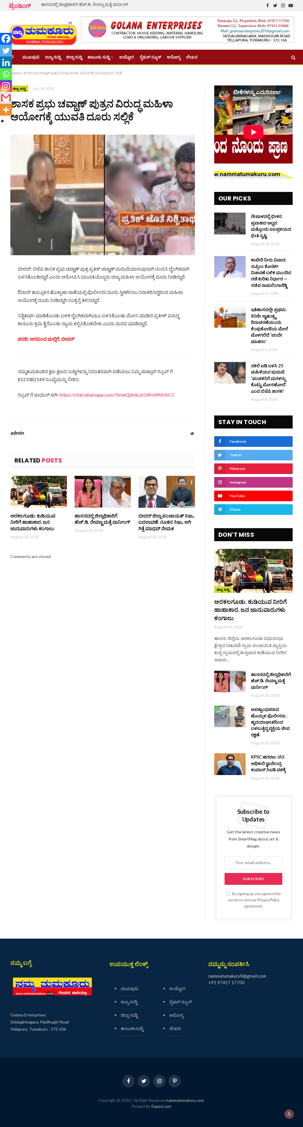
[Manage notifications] (289, 1114)
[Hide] (2, 121)
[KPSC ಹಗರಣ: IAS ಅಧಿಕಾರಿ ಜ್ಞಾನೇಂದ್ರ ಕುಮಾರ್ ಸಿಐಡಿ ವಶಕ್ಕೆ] (230, 764)
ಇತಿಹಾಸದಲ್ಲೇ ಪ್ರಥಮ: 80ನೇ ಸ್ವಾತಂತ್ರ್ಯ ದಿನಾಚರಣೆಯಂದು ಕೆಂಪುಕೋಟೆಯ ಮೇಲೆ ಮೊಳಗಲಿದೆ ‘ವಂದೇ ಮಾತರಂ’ (269, 325)
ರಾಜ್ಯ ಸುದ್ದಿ (53, 57)
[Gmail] (6, 98)
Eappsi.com (161, 1106)
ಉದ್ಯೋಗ (126, 57)
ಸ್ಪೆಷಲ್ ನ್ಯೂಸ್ (150, 57)
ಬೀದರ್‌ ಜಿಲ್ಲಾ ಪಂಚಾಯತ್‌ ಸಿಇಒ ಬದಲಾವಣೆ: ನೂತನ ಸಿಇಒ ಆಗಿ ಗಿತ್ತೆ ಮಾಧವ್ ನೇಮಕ (166, 522)
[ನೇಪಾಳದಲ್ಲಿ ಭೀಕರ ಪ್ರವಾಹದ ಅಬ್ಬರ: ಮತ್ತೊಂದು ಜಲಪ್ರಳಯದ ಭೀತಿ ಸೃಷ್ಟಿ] (230, 223)
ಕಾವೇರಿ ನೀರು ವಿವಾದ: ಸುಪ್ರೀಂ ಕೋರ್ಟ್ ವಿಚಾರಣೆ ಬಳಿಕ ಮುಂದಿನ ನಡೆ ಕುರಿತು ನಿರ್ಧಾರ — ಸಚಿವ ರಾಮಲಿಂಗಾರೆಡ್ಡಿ (271, 272)
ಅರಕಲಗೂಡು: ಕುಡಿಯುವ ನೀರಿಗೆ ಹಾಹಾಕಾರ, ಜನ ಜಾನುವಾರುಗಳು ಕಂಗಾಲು (32, 522)
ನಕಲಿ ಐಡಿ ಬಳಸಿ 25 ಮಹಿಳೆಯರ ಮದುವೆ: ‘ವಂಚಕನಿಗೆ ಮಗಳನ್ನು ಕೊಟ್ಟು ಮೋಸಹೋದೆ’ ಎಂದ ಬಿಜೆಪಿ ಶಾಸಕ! (268, 378)
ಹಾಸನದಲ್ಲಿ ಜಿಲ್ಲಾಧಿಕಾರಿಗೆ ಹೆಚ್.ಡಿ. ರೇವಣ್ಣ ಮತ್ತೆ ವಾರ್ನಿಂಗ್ (84, 4)
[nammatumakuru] (43, 31)
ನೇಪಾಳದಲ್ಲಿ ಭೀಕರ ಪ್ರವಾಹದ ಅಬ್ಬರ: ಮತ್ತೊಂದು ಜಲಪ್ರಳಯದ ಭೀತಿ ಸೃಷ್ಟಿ (271, 226)
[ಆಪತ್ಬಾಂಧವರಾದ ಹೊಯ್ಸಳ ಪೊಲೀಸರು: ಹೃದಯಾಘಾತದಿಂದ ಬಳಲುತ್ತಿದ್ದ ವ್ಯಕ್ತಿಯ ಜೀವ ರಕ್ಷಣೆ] (230, 716)
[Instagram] (6, 86)
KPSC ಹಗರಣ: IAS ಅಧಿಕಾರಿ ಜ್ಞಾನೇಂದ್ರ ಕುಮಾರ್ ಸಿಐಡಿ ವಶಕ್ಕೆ (268, 763)
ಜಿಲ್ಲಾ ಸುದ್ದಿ (74, 57)
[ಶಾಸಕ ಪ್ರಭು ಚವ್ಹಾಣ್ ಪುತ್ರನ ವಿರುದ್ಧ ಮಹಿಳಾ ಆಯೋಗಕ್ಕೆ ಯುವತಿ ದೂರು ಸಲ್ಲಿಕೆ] (102, 195)
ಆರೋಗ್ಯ (173, 57)
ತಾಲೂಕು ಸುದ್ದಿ (98, 57)
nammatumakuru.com (185, 1100)
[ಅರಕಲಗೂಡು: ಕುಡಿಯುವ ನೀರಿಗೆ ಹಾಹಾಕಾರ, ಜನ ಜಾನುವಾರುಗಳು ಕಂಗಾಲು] (38, 491)
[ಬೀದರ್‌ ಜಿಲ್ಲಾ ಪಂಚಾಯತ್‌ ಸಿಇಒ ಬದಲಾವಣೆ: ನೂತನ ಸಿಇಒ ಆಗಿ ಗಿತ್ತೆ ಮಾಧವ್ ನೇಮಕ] (166, 491)
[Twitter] (6, 50)
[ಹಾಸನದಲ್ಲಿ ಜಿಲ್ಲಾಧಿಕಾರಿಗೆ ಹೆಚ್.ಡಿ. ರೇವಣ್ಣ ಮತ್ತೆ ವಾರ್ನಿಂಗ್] (103, 491)
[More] (6, 110)
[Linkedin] (6, 62)
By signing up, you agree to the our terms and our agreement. (254, 900)
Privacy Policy (268, 900)
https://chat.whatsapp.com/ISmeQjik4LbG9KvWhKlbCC (117, 394)
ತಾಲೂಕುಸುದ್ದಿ (132, 1028)
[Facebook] (6, 39)
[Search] (293, 57)
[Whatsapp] (6, 74)
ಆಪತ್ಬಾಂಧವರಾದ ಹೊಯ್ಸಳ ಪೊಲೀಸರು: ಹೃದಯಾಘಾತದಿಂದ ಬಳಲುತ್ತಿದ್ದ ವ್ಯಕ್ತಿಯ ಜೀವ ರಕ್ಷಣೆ (270, 721)
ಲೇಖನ (192, 57)
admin (17, 433)
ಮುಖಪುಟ (31, 57)
